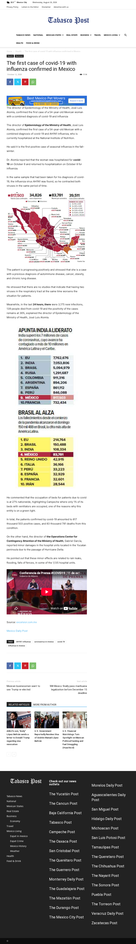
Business (84, 35)
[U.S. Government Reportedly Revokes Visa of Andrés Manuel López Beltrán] (46, 719)
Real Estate (71, 35)
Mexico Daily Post (17, 630)
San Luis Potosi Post (108, 838)
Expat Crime (17, 841)
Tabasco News (23, 35)
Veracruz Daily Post (107, 913)
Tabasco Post (60, 822)
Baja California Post (65, 813)
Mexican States (53, 35)
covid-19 (61, 641)
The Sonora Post (105, 885)
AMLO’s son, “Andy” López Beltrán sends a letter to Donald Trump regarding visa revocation (18, 738)
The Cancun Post (63, 803)
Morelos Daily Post (107, 785)
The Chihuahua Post (108, 866)
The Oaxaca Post (63, 841)
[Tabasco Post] (68, 20)
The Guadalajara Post (66, 889)
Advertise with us (61, 7)
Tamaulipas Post (105, 847)
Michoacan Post (105, 828)
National (38, 35)
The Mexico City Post (66, 917)
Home (9, 51)
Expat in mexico (19, 836)
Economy (15, 821)
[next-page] (14, 754)
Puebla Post (101, 894)
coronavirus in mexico (44, 641)
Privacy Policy (12, 7)
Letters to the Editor (30, 7)
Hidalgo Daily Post (107, 819)
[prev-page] (9, 754)
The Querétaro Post (65, 860)
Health (19, 43)
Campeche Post (62, 832)
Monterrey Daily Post (66, 879)
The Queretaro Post (108, 857)
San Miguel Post (105, 809)
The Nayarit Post (105, 876)
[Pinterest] (25, 82)
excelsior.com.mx (26, 622)
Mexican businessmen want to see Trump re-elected (23, 688)
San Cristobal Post (64, 851)
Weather (15, 851)
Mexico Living (111, 35)
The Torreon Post (106, 904)
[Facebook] (10, 82)
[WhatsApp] (33, 82)
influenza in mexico (16, 645)
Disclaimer (46, 7)
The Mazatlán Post (64, 898)
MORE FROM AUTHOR (44, 704)
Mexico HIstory (18, 846)
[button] (125, 35)
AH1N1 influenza (23, 641)
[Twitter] (17, 82)
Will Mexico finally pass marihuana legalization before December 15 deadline (68, 690)
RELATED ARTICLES (19, 704)
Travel (97, 35)
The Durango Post (64, 908)
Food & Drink (32, 43)
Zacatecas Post (104, 923)
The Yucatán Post (63, 794)
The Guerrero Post (64, 870)
